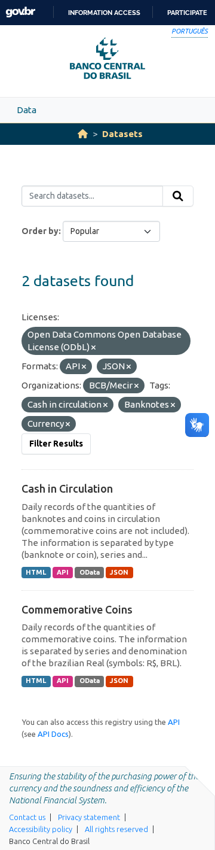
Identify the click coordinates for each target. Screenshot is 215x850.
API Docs (53, 734)
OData (89, 572)
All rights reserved (116, 829)
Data (26, 110)
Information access (104, 12)
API (63, 572)
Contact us (27, 817)
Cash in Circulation (67, 488)
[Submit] (178, 196)
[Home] (83, 134)
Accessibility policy (40, 829)
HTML (36, 572)
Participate (187, 12)
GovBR (20, 12)
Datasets (122, 134)
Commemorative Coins (77, 609)
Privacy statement (89, 817)
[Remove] (93, 347)
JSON (119, 572)
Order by (40, 231)
